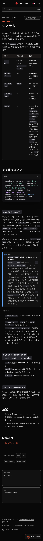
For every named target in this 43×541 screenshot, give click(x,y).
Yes (18, 455)
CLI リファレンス (11, 443)
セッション (8, 474)
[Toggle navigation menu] (4, 3)
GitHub (7, 529)
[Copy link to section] (27, 170)
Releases (30, 525)
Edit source (9, 462)
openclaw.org (18, 525)
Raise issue (21, 462)
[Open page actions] (39, 18)
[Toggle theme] (39, 3)
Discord (16, 529)
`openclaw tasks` (11, 491)
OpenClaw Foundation (26, 519)
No (24, 455)
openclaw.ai (6, 525)
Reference (6, 18)
